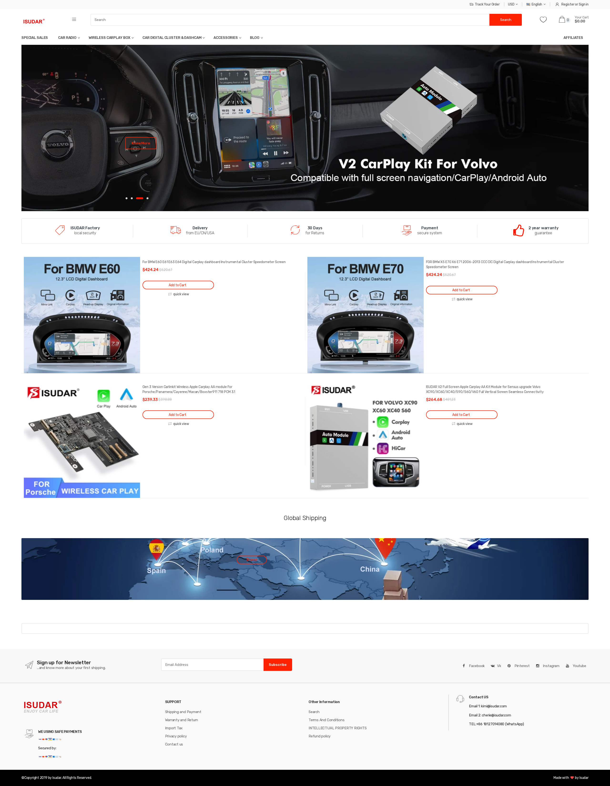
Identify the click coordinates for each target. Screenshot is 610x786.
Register (567, 4)
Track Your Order (487, 4)
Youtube (579, 666)
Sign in (584, 4)
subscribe (278, 665)
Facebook (476, 666)
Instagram (550, 666)
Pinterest (521, 666)
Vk (499, 666)
